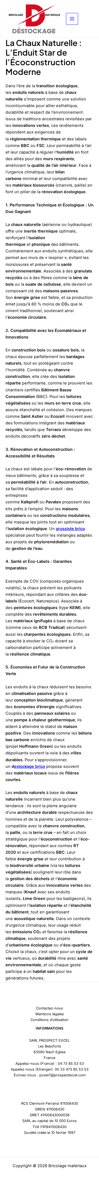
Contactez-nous (49, 1008)
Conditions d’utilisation (49, 1020)
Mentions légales (49, 1014)
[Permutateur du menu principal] (72, 19)
